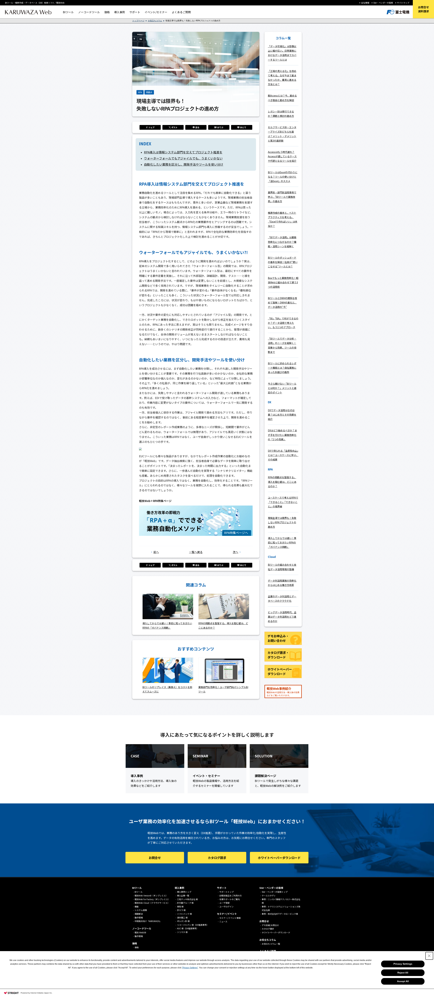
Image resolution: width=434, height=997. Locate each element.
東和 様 (180, 906)
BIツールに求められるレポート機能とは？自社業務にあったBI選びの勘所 (282, 368)
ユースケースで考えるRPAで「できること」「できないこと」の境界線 (283, 502)
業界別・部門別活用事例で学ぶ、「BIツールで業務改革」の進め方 (282, 197)
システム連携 (141, 910)
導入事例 (119, 12)
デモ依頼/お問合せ (270, 925)
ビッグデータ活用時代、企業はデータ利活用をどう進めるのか (282, 617)
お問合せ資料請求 (423, 9)
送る (197, 127)
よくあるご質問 (181, 12)
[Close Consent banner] (429, 956)
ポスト (174, 127)
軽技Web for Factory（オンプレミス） (152, 899)
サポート (134, 12)
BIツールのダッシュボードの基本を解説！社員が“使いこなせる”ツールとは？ (283, 262)
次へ (235, 552)
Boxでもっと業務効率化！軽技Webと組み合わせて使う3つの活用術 (283, 282)
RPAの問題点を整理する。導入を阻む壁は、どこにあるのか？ (282, 482)
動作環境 (139, 917)
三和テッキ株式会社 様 (187, 899)
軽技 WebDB (140, 932)
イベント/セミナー (156, 12)
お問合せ (155, 857)
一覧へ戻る (196, 552)
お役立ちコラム (155, 20)
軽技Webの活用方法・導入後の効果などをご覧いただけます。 (283, 691)
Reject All (402, 972)
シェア (152, 127)
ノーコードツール (89, 12)
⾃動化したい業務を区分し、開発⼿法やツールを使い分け (183, 164)
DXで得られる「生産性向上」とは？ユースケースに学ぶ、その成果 (283, 455)
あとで (243, 127)
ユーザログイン (226, 906)
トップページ (138, 20)
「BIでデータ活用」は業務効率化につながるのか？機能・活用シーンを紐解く (282, 242)
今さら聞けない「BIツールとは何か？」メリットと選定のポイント (282, 388)
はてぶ (220, 127)
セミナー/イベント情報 (230, 917)
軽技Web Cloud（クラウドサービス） (152, 902)
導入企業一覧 (183, 895)
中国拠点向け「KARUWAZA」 (148, 921)
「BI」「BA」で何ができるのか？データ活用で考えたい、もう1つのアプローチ (283, 323)
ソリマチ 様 (182, 932)
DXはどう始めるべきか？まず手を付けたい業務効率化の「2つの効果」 (282, 435)
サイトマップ (403, 2)
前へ (156, 552)
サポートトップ (226, 891)
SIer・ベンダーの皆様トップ (275, 891)
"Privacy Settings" (190, 968)
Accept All (403, 981)
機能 (137, 906)
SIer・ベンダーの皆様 (383, 2)
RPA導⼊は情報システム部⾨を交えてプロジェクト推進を (183, 152)
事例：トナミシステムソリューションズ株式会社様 (281, 908)
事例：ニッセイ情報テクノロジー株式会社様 (281, 901)
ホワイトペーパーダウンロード (280, 671)
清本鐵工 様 (182, 917)
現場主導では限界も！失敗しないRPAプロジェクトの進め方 (282, 522)
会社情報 (365, 2)
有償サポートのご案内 (229, 899)
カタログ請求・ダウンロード (278, 654)
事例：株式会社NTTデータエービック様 (280, 913)
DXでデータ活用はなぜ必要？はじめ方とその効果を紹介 (282, 414)
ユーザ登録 (224, 902)
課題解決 (139, 913)
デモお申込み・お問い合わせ (278, 638)
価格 (107, 12)
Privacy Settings (402, 963)
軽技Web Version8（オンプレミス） (151, 895)
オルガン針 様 (183, 921)
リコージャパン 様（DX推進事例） (193, 924)
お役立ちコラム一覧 (271, 943)
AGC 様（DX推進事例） (187, 928)
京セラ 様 (181, 910)
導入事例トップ (184, 891)
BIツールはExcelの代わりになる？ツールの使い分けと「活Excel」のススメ (282, 177)
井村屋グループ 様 (185, 902)
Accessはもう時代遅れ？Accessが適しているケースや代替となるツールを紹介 (282, 156)
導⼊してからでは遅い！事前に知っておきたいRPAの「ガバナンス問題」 (282, 542)
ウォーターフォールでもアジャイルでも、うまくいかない (183, 158)
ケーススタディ (269, 895)
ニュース (223, 921)
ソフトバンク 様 (184, 913)
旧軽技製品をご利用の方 (230, 895)
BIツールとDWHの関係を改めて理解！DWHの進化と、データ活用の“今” (282, 302)
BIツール (68, 12)
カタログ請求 (217, 857)
